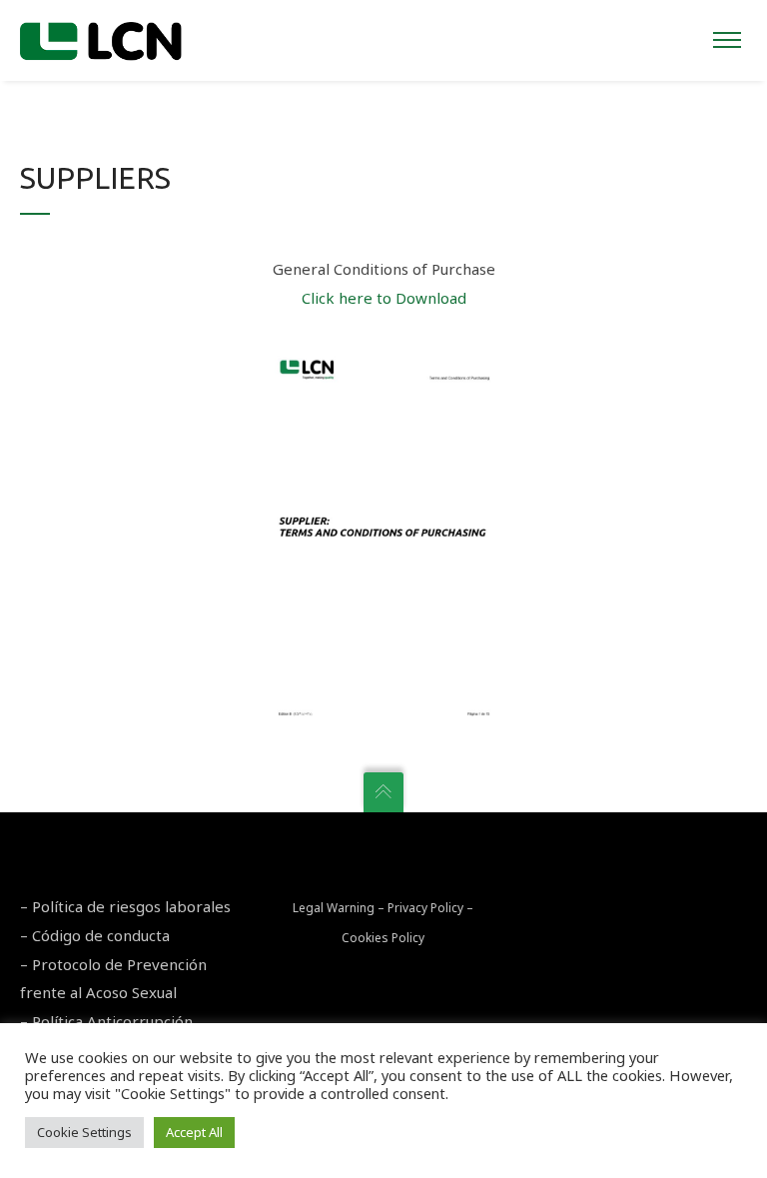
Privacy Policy (425, 907)
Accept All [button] (194, 1132)
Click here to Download (384, 298)
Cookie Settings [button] (84, 1132)
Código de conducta (101, 935)
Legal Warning (334, 907)
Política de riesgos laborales (131, 906)
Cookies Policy (383, 937)
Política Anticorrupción (112, 1021)
